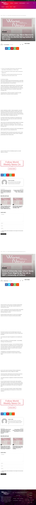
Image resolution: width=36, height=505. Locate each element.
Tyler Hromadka (6, 44)
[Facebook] (26, 0)
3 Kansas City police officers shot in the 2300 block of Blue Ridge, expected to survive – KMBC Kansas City (6, 207)
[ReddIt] (17, 48)
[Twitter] (34, 0)
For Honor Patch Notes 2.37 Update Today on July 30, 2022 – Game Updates (18, 191)
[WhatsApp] (14, 48)
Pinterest (30, 497)
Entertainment (22, 3)
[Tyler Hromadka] (2, 45)
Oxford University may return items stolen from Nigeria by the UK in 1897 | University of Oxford (6, 191)
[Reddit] (31, 0)
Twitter (31, 502)
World (11, 3)
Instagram (30, 495)
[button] (34, 3)
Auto (28, 3)
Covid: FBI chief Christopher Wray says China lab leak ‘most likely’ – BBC (18, 207)
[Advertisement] (18, 11)
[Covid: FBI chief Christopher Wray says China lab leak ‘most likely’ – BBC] (18, 201)
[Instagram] (28, 0)
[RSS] (33, 0)
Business (16, 3)
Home (1, 15)
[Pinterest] (29, 0)
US (6, 15)
